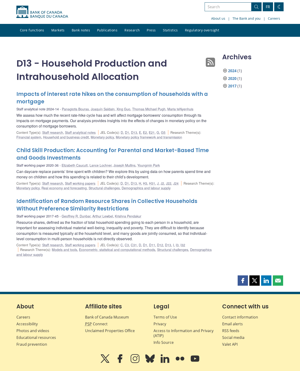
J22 (168, 183)
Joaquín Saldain (103, 109)
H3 (145, 183)
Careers (274, 18)
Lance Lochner (101, 165)
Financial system (28, 137)
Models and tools (64, 249)
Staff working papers (80, 183)
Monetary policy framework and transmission (149, 137)
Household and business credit (66, 137)
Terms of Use (165, 317)
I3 (177, 245)
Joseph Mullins (124, 165)
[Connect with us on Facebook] (120, 361)
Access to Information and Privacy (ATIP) (184, 333)
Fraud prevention (31, 344)
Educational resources (36, 337)
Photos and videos (32, 330)
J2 (162, 183)
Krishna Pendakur (128, 216)
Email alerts (232, 323)
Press (151, 30)
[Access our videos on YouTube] (195, 361)
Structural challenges (104, 188)
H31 (152, 183)
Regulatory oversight (202, 30)
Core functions (32, 30)
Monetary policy (102, 137)
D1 (127, 132)
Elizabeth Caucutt (75, 165)
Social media (233, 337)
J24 (176, 183)
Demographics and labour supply (146, 188)
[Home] (42, 12)
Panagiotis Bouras (75, 109)
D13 (134, 132)
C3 (127, 245)
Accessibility (27, 323)
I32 (182, 245)
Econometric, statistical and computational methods (117, 249)
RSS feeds (230, 330)
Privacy (160, 323)
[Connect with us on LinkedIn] (165, 361)
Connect (96, 323)
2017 (232, 86)
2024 (232, 70)
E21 (152, 132)
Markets (58, 30)
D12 (160, 245)
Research (132, 30)
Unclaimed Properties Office (110, 330)
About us (218, 18)
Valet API (230, 344)
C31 (134, 245)
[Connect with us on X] (105, 361)
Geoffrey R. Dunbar (76, 216)
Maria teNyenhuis (180, 109)
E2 (145, 132)
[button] (243, 280)
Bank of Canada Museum (107, 317)
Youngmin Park (148, 165)
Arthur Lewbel (102, 216)
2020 (232, 78)
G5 (163, 132)
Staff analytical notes (80, 132)
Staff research (52, 132)
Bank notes (81, 30)
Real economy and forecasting (64, 188)
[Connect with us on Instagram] (135, 361)
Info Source (164, 342)
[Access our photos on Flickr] (180, 361)
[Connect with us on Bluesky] (150, 361)
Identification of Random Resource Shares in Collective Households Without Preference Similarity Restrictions (106, 205)
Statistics (170, 30)
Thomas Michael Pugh (148, 109)
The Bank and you (246, 18)
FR (268, 6)
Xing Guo (123, 109)
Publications (107, 30)
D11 (152, 245)
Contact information (240, 317)
